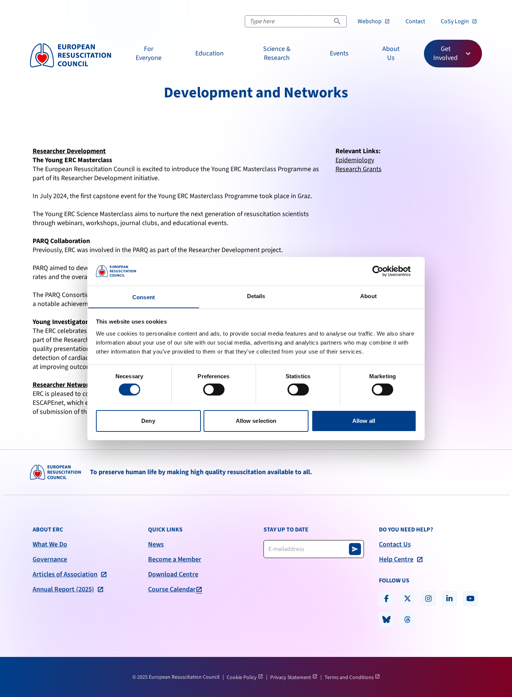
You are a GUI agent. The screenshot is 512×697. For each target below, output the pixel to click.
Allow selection (256, 420)
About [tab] (368, 296)
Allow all (363, 420)
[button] (148, 53)
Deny (148, 420)
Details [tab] (256, 296)
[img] (70, 55)
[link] (374, 21)
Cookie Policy (242, 677)
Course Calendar (172, 589)
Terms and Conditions (350, 677)
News (156, 544)
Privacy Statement (291, 677)
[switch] (214, 390)
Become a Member (174, 559)
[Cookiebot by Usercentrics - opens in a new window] (383, 271)
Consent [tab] (143, 297)
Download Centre (173, 574)
